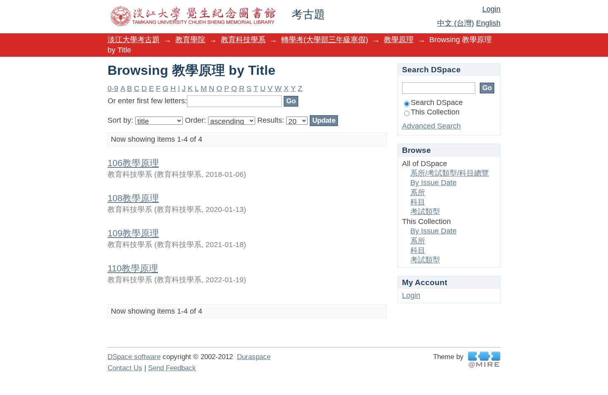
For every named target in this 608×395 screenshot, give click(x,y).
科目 (417, 202)
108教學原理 (133, 198)
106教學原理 (133, 163)
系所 (417, 192)
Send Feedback (172, 368)
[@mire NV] (484, 360)
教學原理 (399, 40)
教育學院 (190, 40)
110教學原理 (133, 268)
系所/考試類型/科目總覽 (449, 173)
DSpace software (134, 357)
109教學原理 (133, 233)
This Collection (435, 112)
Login (491, 9)
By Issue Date (433, 182)
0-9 (113, 88)
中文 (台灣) (455, 23)
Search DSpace (437, 102)
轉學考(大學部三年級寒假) (324, 40)
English (488, 23)
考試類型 (425, 211)
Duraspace (253, 357)
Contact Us (125, 368)
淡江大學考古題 (134, 40)
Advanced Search (431, 126)
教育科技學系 (243, 40)
